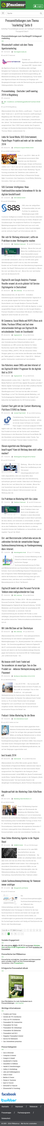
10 (15, 934)
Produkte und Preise (9, 1014)
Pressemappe (6, 1112)
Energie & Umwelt (9, 1058)
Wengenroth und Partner (21, 888)
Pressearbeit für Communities (12, 1022)
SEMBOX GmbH (18, 845)
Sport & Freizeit (8, 1083)
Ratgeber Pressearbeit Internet (13, 1036)
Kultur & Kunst (7, 1074)
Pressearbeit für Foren (10, 1025)
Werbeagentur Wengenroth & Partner (24, 456)
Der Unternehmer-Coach (21, 719)
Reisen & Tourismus (9, 1080)
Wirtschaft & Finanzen (10, 1085)
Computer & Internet (9, 1055)
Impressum (19, 1106)
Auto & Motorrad (8, 1052)
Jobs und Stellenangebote (11, 1072)
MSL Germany (18, 290)
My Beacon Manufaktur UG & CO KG (24, 676)
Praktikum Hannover (20, 244)
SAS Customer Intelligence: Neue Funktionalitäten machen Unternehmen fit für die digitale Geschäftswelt (21, 190)
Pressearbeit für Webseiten (12, 1030)
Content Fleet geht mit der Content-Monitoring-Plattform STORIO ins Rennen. (21, 407)
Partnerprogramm (24, 1112)
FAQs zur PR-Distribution (11, 1019)
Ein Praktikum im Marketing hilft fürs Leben (20, 499)
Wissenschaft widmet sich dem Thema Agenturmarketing (17, 46)
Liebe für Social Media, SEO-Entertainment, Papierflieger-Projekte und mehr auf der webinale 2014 (22, 140)
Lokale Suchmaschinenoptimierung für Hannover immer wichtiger (21, 882)
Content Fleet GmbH (20, 413)
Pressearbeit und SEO (10, 1033)
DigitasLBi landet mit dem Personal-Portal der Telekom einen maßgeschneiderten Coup (21, 590)
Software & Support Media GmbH (24, 147)
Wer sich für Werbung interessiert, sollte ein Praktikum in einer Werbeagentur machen (20, 238)
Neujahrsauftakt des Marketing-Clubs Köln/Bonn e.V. (22, 793)
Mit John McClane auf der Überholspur (17, 628)
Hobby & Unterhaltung (10, 1069)
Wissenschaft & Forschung (11, 1088)
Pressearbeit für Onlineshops (12, 1028)
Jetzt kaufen (19, 1003)
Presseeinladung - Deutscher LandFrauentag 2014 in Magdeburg (20, 92)
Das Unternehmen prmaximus (12, 1041)
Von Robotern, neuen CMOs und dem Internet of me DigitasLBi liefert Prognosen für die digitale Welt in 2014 (21, 368)
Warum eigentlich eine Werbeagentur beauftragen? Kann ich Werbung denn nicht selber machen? (22, 449)
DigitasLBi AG (18, 335)
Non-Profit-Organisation (16, 947)
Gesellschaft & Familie (10, 1061)
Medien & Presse (8, 1077)
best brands (17, 758)
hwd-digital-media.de (20, 52)
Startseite (5, 1106)
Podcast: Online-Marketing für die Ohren (18, 715)
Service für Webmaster (10, 1038)
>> (22, 934)
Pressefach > (19, 963)
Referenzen (33, 1106)
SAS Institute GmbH (19, 197)
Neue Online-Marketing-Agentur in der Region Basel (20, 839)
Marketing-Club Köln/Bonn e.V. (23, 798)
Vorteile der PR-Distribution (12, 1017)
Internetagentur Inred (20, 552)
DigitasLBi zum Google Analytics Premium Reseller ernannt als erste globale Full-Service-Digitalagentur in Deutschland (21, 283)
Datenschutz (6, 1118)
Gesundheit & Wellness (10, 1063)
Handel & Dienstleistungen (11, 1066)
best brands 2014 (9, 755)
